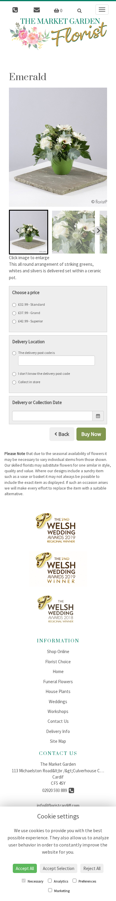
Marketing (62, 890)
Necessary (35, 881)
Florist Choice (58, 661)
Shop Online (58, 651)
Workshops (58, 711)
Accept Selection (58, 868)
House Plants (58, 691)
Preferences (87, 881)
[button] (28, 232)
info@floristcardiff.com (58, 805)
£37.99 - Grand (29, 312)
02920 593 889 (55, 790)
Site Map (58, 741)
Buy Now (91, 434)
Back (63, 434)
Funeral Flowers (58, 681)
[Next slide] (98, 230)
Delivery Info (58, 731)
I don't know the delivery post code (44, 373)
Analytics (60, 881)
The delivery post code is (36, 352)
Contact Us (58, 721)
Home (58, 671)
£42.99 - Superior (30, 321)
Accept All (25, 868)
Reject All (92, 868)
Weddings (58, 701)
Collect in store (29, 382)
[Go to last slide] (17, 230)
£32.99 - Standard (31, 304)
